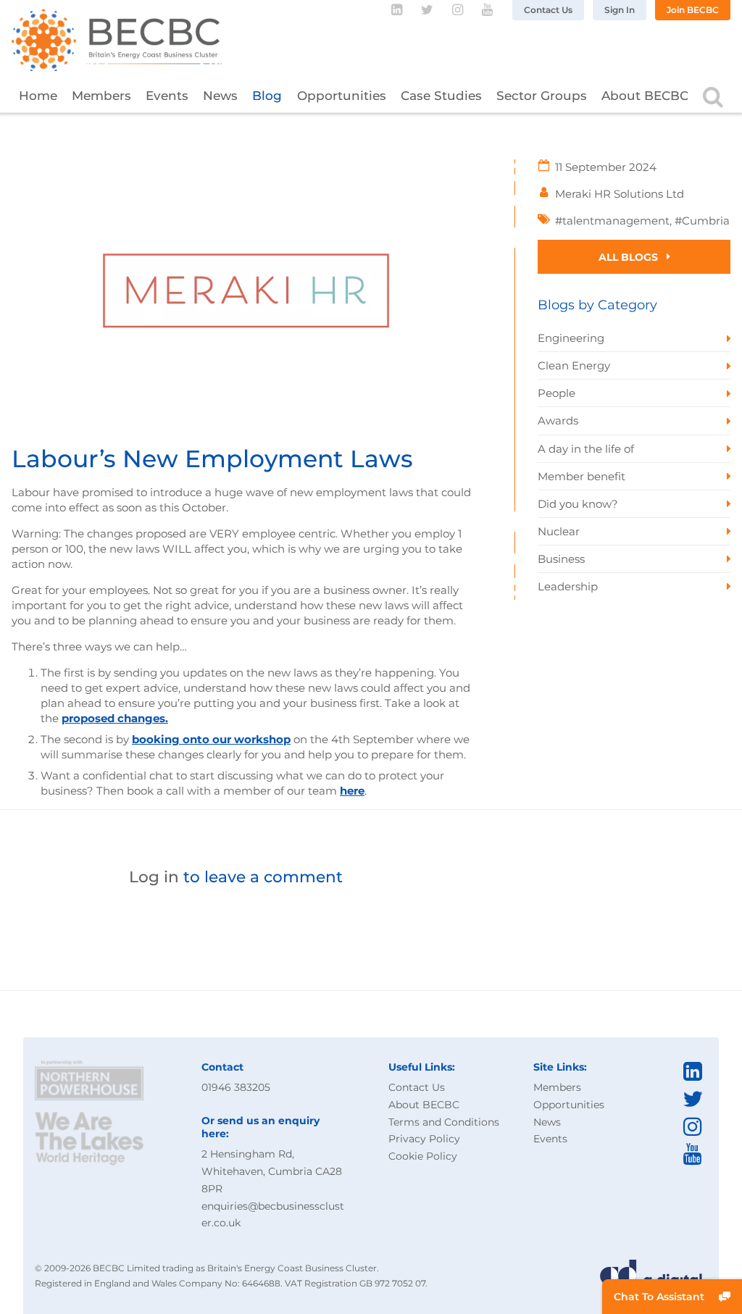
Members (101, 95)
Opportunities (341, 95)
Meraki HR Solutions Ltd (619, 194)
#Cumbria (702, 220)
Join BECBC (693, 9)
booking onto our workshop (211, 739)
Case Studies (441, 95)
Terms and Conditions (443, 1122)
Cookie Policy (422, 1156)
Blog (267, 95)
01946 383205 (235, 1087)
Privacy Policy (424, 1138)
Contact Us (548, 9)
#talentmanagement (612, 220)
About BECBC (644, 95)
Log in (154, 876)
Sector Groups (541, 95)
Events (167, 95)
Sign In (619, 9)
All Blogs (630, 257)
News (220, 95)
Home (38, 95)
